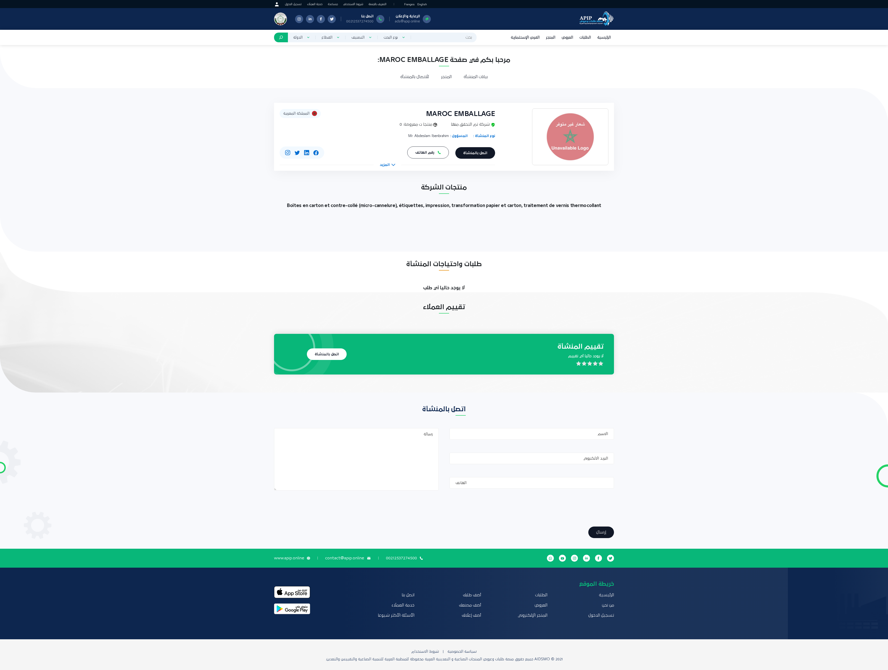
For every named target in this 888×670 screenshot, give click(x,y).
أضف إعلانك (471, 615)
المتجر (550, 37)
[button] (387, 164)
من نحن (608, 605)
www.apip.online (289, 558)
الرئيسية (604, 37)
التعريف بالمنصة (377, 4)
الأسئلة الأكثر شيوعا (396, 615)
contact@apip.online (344, 558)
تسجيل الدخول (293, 4)
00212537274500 (359, 21)
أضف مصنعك (470, 605)
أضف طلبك (472, 595)
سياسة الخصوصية (462, 651)
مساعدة (333, 4)
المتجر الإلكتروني (532, 615)
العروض (567, 37)
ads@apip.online (407, 21)
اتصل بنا (408, 595)
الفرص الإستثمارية (525, 37)
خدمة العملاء (314, 4)
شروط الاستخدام (353, 4)
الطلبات (585, 37)
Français (409, 4)
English (422, 4)
